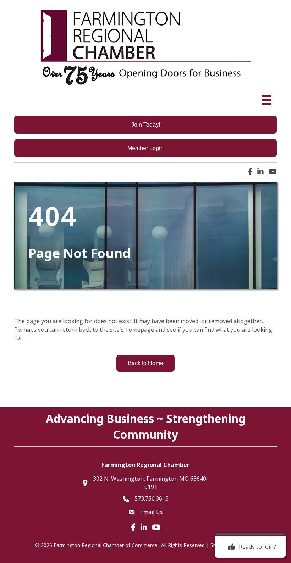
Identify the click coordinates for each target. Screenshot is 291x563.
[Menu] (266, 100)
